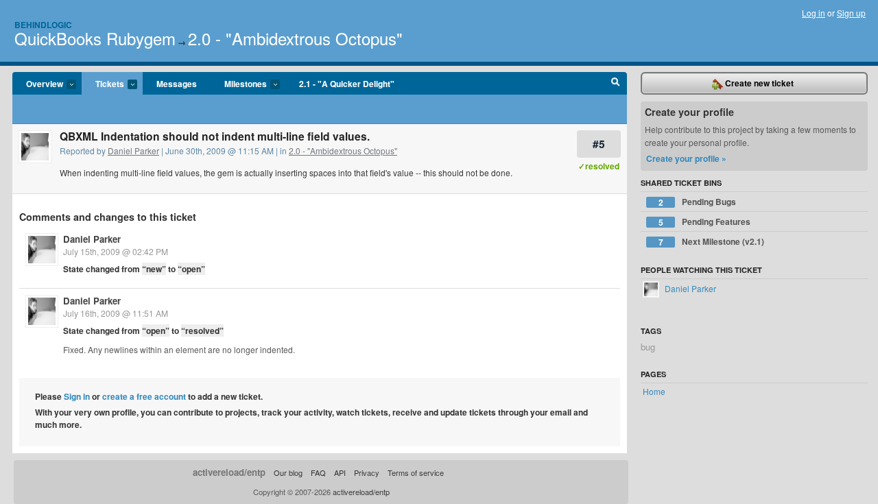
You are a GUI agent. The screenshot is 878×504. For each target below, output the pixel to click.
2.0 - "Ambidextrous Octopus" (295, 38)
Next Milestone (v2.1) (711, 241)
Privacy (366, 472)
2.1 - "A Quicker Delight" (346, 83)
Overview (37, 84)
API (340, 472)
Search (615, 83)
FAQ (318, 472)
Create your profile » (686, 158)
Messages (176, 83)
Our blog (288, 472)
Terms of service (416, 472)
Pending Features (704, 221)
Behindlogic (43, 25)
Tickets (103, 84)
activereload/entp (229, 472)
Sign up (851, 13)
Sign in (77, 396)
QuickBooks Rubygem (95, 38)
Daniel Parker (133, 150)
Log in (813, 13)
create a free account (144, 396)
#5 (599, 144)
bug (648, 346)
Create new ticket (758, 83)
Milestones (239, 84)
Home (654, 391)
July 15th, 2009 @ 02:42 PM (115, 251)
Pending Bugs (697, 201)
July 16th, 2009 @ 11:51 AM (115, 313)
